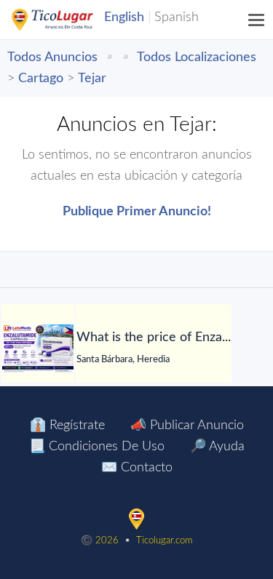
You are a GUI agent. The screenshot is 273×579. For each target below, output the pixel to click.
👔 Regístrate (67, 425)
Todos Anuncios (52, 57)
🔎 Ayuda (217, 446)
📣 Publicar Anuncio (187, 425)
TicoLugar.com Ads (67, 19)
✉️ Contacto (137, 467)
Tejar (92, 78)
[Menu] (257, 19)
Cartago (40, 78)
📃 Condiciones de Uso (97, 446)
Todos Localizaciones (196, 57)
